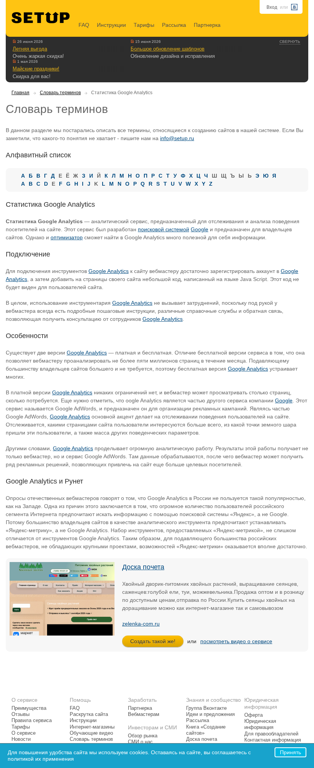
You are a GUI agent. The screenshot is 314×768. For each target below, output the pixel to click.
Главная (20, 92)
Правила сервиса (31, 720)
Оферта (253, 715)
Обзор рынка (142, 736)
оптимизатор (67, 237)
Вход (272, 7)
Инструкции (111, 25)
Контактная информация (272, 740)
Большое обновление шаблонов (167, 49)
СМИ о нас (140, 742)
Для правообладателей (271, 734)
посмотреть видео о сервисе (236, 641)
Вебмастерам (143, 714)
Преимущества (28, 708)
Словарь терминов (60, 92)
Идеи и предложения (210, 714)
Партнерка (207, 25)
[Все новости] (14, 41)
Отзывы (20, 714)
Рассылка (174, 25)
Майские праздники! (36, 69)
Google (199, 229)
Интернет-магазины (92, 727)
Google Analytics (108, 271)
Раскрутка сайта (89, 714)
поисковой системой (163, 229)
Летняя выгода (30, 49)
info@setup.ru (177, 138)
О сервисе (23, 733)
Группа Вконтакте (206, 708)
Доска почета (143, 567)
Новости (21, 739)
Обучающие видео (91, 733)
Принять (290, 752)
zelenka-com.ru (141, 624)
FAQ (83, 25)
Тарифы (144, 25)
